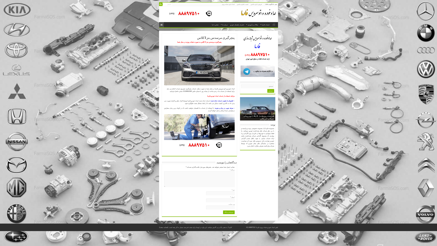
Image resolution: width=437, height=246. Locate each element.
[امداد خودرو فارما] (189, 14)
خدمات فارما (266, 25)
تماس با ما (215, 25)
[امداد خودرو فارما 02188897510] (258, 12)
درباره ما (225, 25)
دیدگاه (232, 170)
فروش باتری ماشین (256, 4)
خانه (274, 24)
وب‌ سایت (232, 204)
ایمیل (232, 197)
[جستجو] (161, 4)
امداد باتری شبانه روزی (228, 4)
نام (233, 190)
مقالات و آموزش (253, 25)
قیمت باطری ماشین (242, 4)
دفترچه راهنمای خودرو (237, 25)
